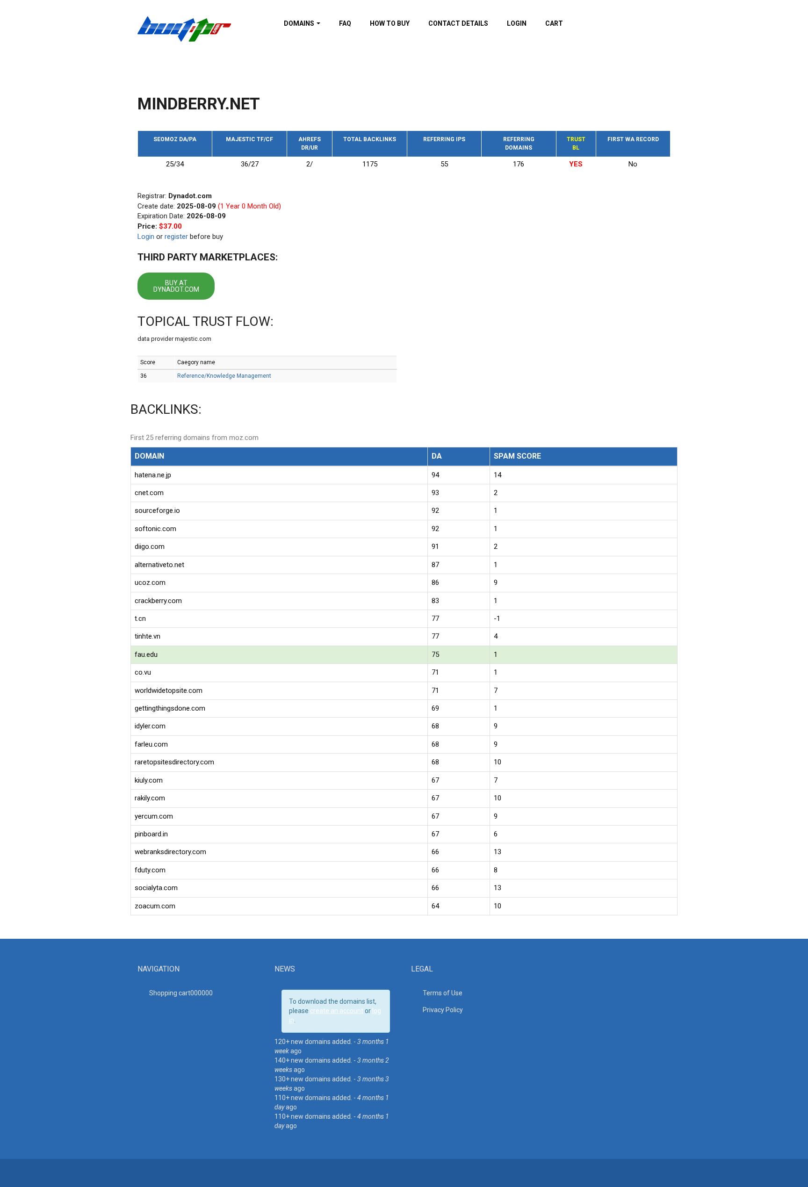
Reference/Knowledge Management (224, 376)
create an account (336, 1010)
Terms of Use (442, 993)
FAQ (345, 23)
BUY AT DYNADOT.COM (176, 286)
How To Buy (390, 23)
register (176, 236)
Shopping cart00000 (181, 993)
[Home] (184, 28)
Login (517, 23)
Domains (300, 23)
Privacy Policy (443, 1010)
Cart (554, 23)
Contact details (458, 23)
